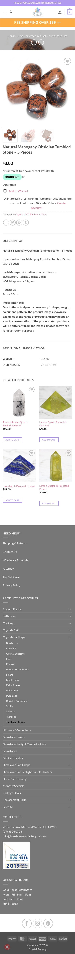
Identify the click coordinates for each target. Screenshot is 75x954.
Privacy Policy (11, 585)
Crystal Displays (15, 653)
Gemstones (10, 751)
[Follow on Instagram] (37, 923)
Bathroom (9, 616)
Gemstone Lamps (14, 737)
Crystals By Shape (36, 36)
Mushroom (12, 679)
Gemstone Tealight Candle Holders (24, 744)
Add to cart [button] (12, 440)
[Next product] (34, 42)
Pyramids (11, 695)
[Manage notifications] (7, 947)
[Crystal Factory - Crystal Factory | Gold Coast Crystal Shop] (37, 12)
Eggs (8, 658)
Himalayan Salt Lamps (16, 764)
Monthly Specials (13, 785)
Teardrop (11, 716)
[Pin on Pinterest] (19, 223)
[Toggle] (70, 609)
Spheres (10, 711)
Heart (9, 674)
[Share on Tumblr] (26, 223)
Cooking (8, 623)
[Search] (11, 12)
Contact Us (10, 551)
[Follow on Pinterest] (48, 923)
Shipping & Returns (15, 543)
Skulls (9, 706)
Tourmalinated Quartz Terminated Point (15, 424)
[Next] (66, 91)
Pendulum (12, 690)
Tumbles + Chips (58, 36)
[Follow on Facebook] (27, 923)
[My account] (60, 12)
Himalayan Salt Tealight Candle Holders (27, 772)
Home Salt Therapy (15, 779)
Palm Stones (13, 685)
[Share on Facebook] (6, 223)
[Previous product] (41, 42)
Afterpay (8, 568)
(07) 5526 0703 (12, 831)
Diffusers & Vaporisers (17, 730)
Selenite (8, 806)
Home (11, 36)
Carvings (11, 648)
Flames (10, 664)
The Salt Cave (11, 577)
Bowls (9, 643)
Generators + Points (17, 669)
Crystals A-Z (22, 214)
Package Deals (12, 793)
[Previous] (8, 91)
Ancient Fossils (12, 609)
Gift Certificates (13, 758)
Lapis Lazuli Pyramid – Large (19, 486)
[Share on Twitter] (13, 223)
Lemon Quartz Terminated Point (54, 487)
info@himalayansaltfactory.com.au (24, 836)
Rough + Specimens (17, 700)
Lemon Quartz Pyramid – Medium (53, 424)
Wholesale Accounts (15, 560)
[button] (5, 11)
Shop (20, 36)
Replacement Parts (14, 799)
